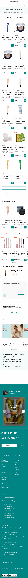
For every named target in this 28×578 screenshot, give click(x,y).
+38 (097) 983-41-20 (9, 511)
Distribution (6, 568)
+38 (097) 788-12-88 (9, 508)
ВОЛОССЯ (4, 5)
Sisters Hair (6, 565)
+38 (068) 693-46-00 (9, 513)
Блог (2, 474)
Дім (16, 464)
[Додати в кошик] (12, 45)
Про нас (3, 466)
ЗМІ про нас (4, 468)
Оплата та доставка (6, 457)
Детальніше (14, 312)
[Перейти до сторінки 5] (15, 349)
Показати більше (14, 188)
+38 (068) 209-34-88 (9, 550)
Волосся (17, 457)
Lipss (3, 35)
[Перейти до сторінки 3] (14, 262)
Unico (2, 251)
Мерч (16, 467)
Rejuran (3, 145)
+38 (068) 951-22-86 (9, 515)
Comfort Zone (17, 118)
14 (20, 193)
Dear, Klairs (17, 63)
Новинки (17, 469)
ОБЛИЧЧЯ (12, 5)
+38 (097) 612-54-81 (9, 506)
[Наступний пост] (23, 411)
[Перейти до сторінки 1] (12, 262)
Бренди (17, 474)
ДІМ (25, 5)
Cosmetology (20, 568)
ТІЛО (19, 5)
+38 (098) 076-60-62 (9, 554)
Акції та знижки (19, 472)
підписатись (22, 445)
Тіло (16, 462)
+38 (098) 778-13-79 (9, 530)
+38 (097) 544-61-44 (9, 544)
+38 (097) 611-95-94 (9, 534)
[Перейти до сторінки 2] (13, 262)
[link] (25, 2)
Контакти (3, 479)
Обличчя (17, 460)
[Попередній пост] (4, 411)
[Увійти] (22, 2)
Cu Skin (16, 35)
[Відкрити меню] (2, 2)
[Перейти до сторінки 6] (16, 349)
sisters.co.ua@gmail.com (9, 497)
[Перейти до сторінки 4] (15, 262)
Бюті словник (4, 477)
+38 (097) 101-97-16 (8, 540)
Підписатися (12, 395)
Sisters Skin (19, 565)
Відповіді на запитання (7, 464)
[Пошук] (5, 2)
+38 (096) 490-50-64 (9, 517)
